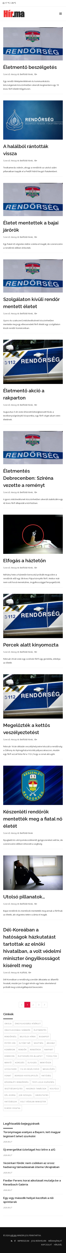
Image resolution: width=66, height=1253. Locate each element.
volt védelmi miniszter (33, 1101)
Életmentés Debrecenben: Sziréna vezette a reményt (28, 478)
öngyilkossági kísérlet (28, 1023)
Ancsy (14, 74)
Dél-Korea (10, 1095)
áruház (51, 1043)
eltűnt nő (24, 1043)
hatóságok (10, 1101)
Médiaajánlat (55, 1241)
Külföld (23, 972)
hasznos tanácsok (36, 1088)
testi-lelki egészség (43, 1082)
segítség (38, 1043)
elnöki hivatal (12, 1108)
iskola (8, 1023)
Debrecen (9, 1056)
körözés (19, 1062)
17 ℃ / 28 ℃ (10, 3)
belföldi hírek (28, 1036)
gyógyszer (10, 1069)
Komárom (9, 1049)
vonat (7, 1075)
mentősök (45, 1062)
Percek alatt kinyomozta (30, 645)
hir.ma (13, 1235)
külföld (54, 1088)
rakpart (48, 1049)
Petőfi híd (10, 1043)
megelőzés (49, 1069)
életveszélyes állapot (30, 1056)
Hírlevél (58, 1244)
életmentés (40, 1030)
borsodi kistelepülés (26, 1075)
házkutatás (41, 1095)
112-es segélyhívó (29, 1069)
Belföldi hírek (26, 74)
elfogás (32, 1062)
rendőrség (10, 1036)
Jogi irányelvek (38, 1241)
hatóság (46, 1075)
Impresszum (23, 1241)
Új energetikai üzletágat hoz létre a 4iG (29, 1149)
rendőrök (35, 1049)
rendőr (22, 1049)
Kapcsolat (46, 1244)
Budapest (44, 1036)
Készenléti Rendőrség (16, 1082)
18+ (35, 74)
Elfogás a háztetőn (24, 560)
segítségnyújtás (13, 1088)
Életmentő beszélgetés (30, 67)
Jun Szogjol (25, 1095)
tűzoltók (51, 1056)
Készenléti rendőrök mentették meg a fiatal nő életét (32, 819)
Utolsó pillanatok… (24, 897)
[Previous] (22, 1005)
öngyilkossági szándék (17, 1030)
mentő (8, 1062)
